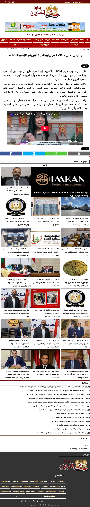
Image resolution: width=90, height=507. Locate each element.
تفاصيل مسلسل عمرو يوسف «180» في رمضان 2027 (68, 417)
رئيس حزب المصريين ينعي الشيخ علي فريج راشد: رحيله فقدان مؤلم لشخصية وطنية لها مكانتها (55, 390)
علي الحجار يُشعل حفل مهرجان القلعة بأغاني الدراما (68, 421)
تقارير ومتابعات (45, 44)
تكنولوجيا (4, 39)
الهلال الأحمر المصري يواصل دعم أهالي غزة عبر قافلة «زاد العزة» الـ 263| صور (60, 433)
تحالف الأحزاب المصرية (24, 39)
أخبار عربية (74, 39)
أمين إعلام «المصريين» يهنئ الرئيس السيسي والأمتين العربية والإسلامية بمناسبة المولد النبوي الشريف (52, 387)
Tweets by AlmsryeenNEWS (80, 449)
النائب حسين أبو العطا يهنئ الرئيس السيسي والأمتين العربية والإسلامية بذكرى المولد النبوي (55, 394)
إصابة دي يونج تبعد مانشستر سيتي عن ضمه (70, 413)
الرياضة (47, 39)
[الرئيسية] (87, 40)
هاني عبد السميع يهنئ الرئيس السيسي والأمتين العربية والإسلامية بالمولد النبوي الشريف (56, 402)
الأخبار (82, 39)
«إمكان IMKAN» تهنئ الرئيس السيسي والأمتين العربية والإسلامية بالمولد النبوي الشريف (56, 398)
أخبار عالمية (64, 39)
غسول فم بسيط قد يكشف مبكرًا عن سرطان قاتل (69, 429)
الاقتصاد (12, 39)
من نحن (86, 454)
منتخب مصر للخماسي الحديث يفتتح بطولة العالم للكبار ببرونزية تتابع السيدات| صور (58, 406)
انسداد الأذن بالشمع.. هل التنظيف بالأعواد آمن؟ (69, 425)
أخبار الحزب (55, 39)
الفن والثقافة (38, 39)
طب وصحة (74, 44)
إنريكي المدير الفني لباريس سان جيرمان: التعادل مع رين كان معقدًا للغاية (61, 410)
